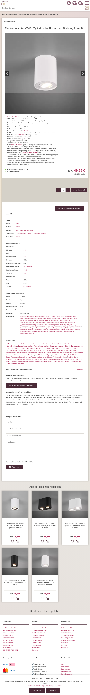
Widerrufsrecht (66, 671)
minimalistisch (36, 233)
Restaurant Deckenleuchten (20, 357)
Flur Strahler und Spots (43, 355)
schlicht (29, 233)
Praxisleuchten (72, 357)
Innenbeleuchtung (25, 331)
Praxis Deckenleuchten (56, 359)
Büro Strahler (14, 348)
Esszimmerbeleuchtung (54, 318)
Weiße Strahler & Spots (43, 361)
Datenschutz (65, 669)
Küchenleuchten (11, 346)
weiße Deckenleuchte (30, 153)
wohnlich (43, 233)
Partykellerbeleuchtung (27, 330)
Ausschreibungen (67, 633)
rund (25, 230)
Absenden (15, 467)
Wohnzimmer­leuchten (42, 346)
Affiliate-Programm (67, 630)
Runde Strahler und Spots (15, 364)
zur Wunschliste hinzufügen (70, 208)
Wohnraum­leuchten (13, 344)
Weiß (26, 131)
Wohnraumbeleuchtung (27, 322)
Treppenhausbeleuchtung (28, 324)
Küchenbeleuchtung (53, 322)
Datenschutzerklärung (36, 686)
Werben (64, 645)
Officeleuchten (8, 645)
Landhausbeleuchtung (40, 328)
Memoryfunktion (8, 638)
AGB (62, 664)
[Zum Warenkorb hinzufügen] (17, 541)
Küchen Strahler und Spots (67, 350)
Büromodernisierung (39, 630)
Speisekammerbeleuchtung (40, 331)
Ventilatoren (7, 647)
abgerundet (19, 230)
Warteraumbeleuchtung (27, 326)
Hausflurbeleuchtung (26, 328)
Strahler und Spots (49, 344)
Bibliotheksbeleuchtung (27, 333)
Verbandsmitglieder (68, 635)
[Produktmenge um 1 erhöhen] (68, 190)
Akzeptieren (37, 690)
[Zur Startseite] (3, 14)
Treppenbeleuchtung (75, 326)
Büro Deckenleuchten (72, 346)
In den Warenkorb (79, 190)
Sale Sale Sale (62, 344)
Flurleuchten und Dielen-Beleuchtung (56, 348)
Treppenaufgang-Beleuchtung (44, 326)
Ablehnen (53, 690)
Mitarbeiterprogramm (68, 640)
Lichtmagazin (36, 643)
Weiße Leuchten (11, 361)
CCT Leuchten (8, 635)
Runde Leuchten (58, 361)
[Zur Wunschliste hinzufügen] (12, 541)
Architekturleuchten (9, 630)
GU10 (25, 270)
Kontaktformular (66, 674)
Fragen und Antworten (40, 628)
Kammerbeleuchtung (54, 324)
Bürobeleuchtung (40, 320)
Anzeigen (80, 369)
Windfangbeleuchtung (41, 330)
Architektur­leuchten (59, 357)
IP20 (24, 273)
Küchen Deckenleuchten (48, 350)
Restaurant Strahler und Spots (41, 357)
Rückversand (36, 645)
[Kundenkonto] (69, 3)
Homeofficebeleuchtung (27, 320)
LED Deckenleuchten (10, 628)
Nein (24, 250)
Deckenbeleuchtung (52, 320)
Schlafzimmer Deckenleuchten (16, 353)
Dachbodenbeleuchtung (73, 330)
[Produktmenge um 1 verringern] (58, 190)
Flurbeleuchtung (41, 318)
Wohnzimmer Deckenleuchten (62, 353)
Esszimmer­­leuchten (57, 346)
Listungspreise (37, 640)
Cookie (18, 237)
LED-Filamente (16, 145)
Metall (18, 227)
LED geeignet (27, 267)
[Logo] (4, 3)
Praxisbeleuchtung (40, 322)
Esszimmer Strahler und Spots (28, 350)
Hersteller (64, 643)
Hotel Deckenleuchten (59, 355)
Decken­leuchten (26, 344)
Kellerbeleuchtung (42, 324)
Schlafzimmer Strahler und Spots (39, 353)
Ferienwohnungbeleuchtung (56, 328)
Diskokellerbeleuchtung (72, 328)
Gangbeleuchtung (66, 324)
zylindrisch (30, 230)
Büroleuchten (37, 344)
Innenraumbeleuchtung (27, 316)
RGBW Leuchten (8, 640)
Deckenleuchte (12, 117)
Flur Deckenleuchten (27, 355)
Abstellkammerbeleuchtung (57, 330)
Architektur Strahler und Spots (36, 359)
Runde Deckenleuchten (73, 361)
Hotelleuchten (72, 344)
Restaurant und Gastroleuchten (31, 348)
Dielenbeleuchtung (64, 320)
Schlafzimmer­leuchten (25, 346)
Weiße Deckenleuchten (26, 361)
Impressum (65, 667)
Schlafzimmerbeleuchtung (68, 316)
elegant (23, 233)
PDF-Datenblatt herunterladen (22, 385)
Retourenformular (38, 635)
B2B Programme (67, 638)
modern (18, 233)
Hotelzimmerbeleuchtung (69, 318)
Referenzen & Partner (68, 628)
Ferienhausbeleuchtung (61, 326)
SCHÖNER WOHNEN (10, 650)
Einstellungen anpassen (53, 686)
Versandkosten (37, 638)
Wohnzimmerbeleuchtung (28, 318)
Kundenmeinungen (38, 633)
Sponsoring (36, 647)
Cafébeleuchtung (55, 316)
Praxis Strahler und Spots (73, 359)
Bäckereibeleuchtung (55, 331)
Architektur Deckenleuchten (15, 359)
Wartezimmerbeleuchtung (67, 322)
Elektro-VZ (65, 647)
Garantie (35, 650)
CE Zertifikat (27, 286)
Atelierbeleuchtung (68, 331)
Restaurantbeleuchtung (42, 316)
